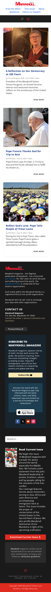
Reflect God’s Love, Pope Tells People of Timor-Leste (24, 227)
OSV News (11, 158)
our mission (10, 278)
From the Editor (13, 9)
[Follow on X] (23, 421)
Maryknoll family (12, 284)
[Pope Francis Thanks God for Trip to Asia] (25, 127)
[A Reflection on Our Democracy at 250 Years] (25, 47)
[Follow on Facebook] (18, 421)
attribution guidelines (30, 556)
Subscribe (24, 375)
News (37, 78)
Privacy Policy (14, 329)
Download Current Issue (24, 537)
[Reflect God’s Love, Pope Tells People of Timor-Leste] (25, 201)
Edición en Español (31, 12)
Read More (39, 100)
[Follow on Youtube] (28, 421)
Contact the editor (13, 318)
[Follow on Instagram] (33, 421)
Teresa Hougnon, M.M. (16, 78)
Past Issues (30, 9)
